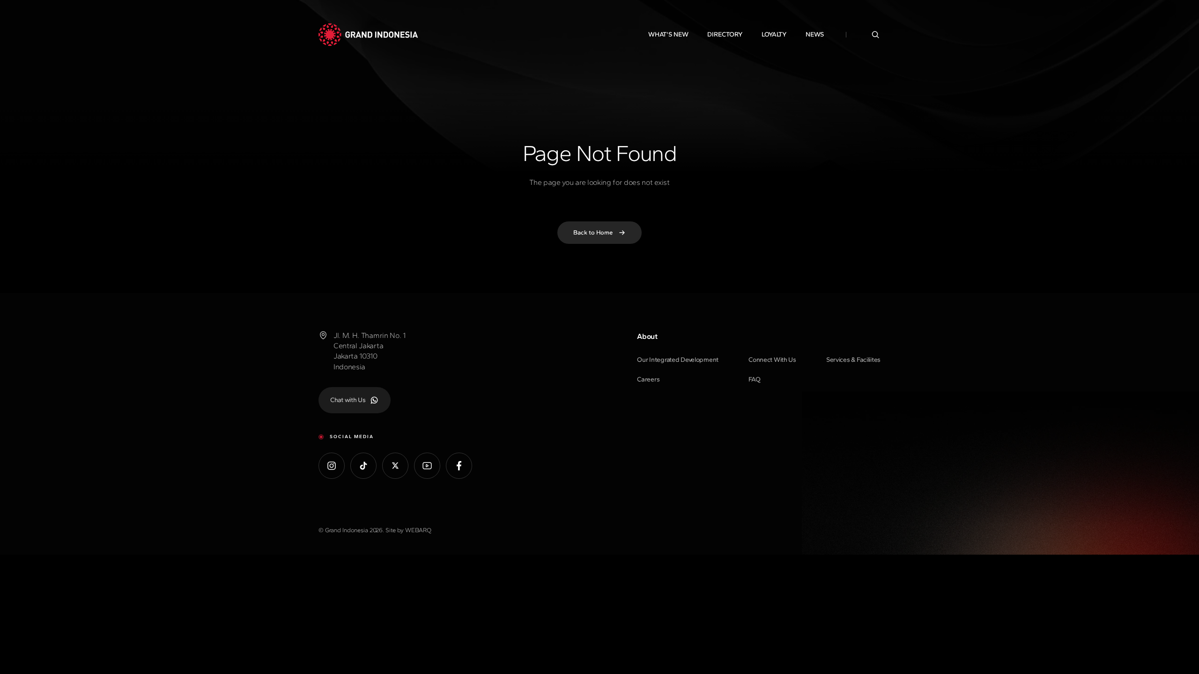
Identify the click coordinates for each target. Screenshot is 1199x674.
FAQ (754, 379)
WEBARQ (418, 530)
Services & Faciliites (853, 360)
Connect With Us (772, 360)
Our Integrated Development (677, 360)
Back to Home (593, 232)
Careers (648, 379)
